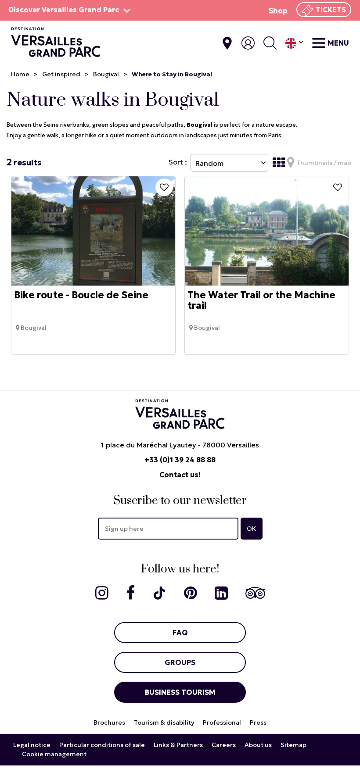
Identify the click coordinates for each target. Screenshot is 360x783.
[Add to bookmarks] (164, 187)
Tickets (331, 9)
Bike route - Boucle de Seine (81, 295)
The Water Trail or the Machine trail (261, 300)
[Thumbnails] (279, 163)
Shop (278, 10)
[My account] (248, 43)
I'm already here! (227, 43)
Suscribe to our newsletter (180, 500)
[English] (294, 43)
